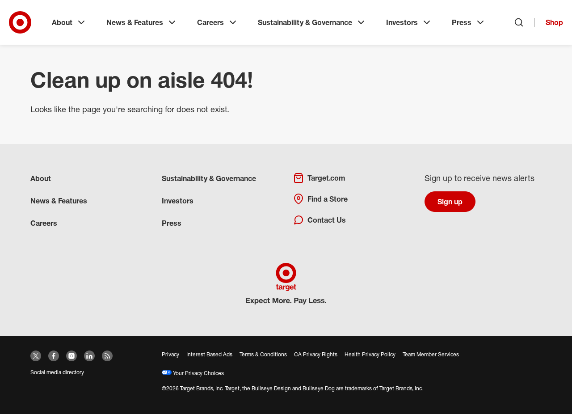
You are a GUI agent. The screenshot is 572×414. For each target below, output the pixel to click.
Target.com (326, 177)
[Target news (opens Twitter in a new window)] (35, 356)
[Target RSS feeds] (107, 356)
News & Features (134, 22)
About (62, 22)
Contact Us (326, 219)
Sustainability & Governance (305, 22)
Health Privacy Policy (370, 354)
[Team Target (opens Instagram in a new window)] (71, 356)
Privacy (170, 354)
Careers (210, 22)
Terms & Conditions (263, 354)
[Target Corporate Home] (20, 22)
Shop (554, 22)
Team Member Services (431, 354)
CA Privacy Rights (315, 354)
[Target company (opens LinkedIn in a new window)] (89, 356)
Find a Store (327, 198)
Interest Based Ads (209, 354)
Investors (402, 22)
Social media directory (57, 372)
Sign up (450, 201)
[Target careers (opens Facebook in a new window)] (53, 356)
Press (461, 22)
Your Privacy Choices (198, 373)
